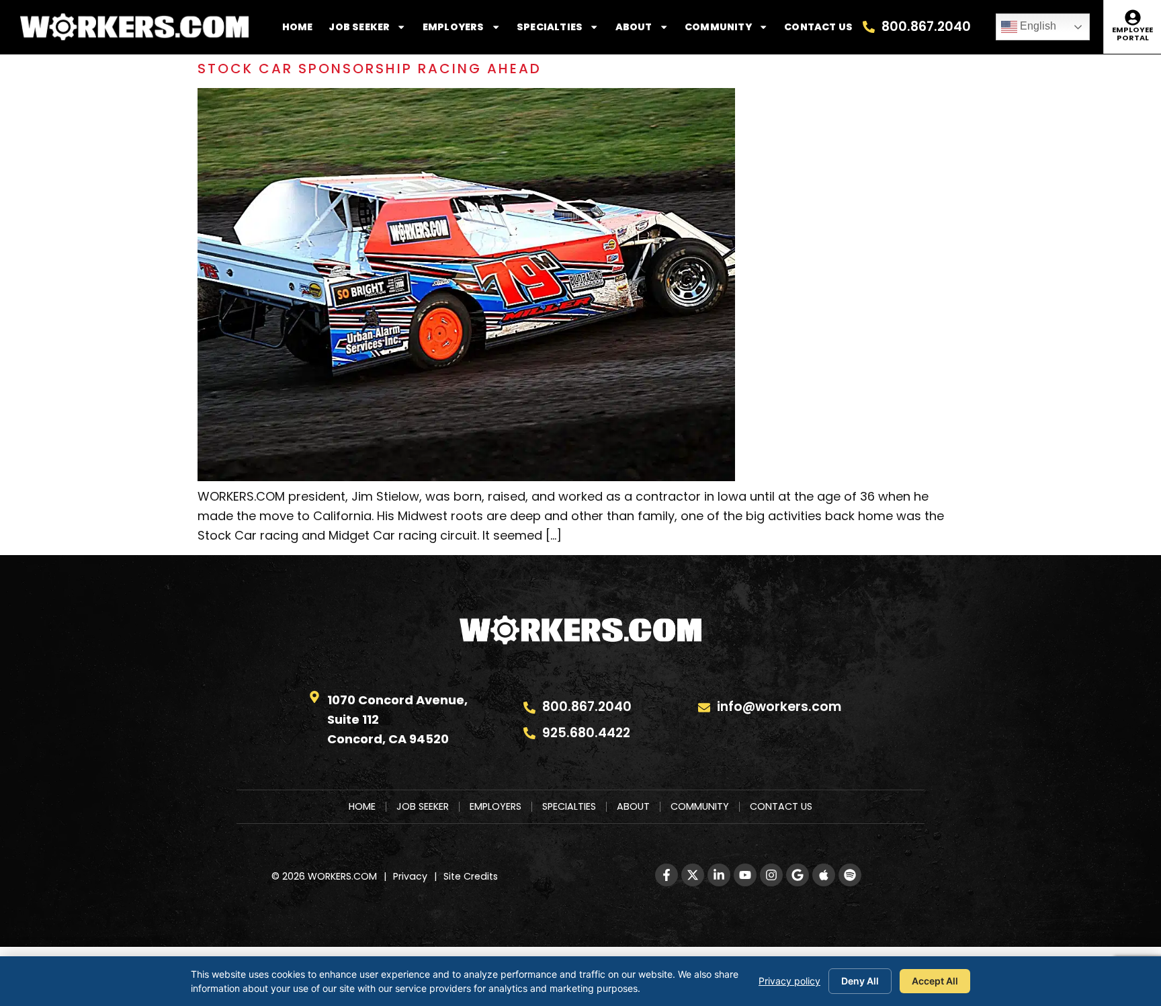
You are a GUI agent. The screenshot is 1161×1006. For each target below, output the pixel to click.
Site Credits (470, 876)
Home (297, 27)
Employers (453, 27)
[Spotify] (849, 875)
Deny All (860, 981)
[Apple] (823, 875)
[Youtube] (745, 875)
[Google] (797, 875)
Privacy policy (789, 981)
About (633, 27)
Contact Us (818, 27)
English (1036, 26)
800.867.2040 (926, 26)
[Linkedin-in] (718, 875)
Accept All (935, 981)
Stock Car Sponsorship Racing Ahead (370, 68)
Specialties (550, 27)
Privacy (410, 876)
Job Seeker (359, 27)
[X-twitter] (692, 875)
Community (718, 27)
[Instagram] (771, 875)
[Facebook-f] (666, 875)
